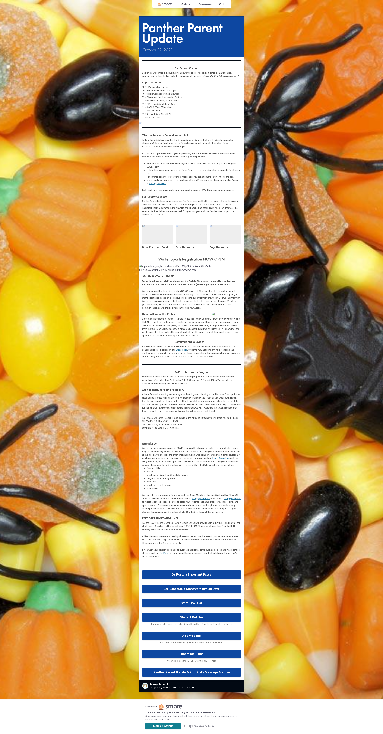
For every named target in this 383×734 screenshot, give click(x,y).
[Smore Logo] (164, 4)
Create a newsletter (163, 726)
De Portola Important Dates (191, 574)
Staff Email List (191, 603)
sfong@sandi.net (232, 498)
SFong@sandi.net (157, 183)
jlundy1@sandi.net (221, 458)
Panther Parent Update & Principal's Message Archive (191, 672)
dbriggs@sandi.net (201, 498)
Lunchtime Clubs (191, 654)
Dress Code (181, 349)
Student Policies (191, 617)
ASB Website (191, 636)
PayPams (164, 553)
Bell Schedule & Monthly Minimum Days (191, 589)
